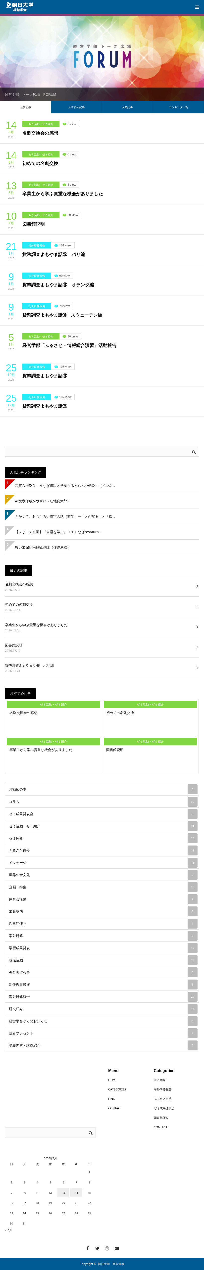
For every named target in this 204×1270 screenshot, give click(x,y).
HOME (112, 1080)
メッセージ (101, 862)
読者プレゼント (101, 1033)
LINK (111, 1099)
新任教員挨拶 (101, 984)
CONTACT (115, 1108)
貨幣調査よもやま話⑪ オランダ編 (58, 284)
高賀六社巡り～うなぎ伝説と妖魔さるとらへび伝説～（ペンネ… (65, 485)
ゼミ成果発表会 (101, 813)
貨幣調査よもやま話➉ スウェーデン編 (62, 315)
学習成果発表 (101, 947)
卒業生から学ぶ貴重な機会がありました (62, 193)
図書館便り (101, 923)
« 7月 (8, 1230)
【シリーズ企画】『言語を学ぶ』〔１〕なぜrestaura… (58, 531)
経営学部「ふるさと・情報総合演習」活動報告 (69, 345)
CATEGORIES (117, 1089)
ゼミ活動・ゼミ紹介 (41, 124)
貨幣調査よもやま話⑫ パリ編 (53, 254)
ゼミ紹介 (101, 838)
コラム (101, 801)
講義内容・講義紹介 (101, 1045)
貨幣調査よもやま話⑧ (44, 406)
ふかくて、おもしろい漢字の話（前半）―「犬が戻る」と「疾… (65, 516)
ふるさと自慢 (101, 850)
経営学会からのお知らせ (101, 1021)
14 (76, 1192)
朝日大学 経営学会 (111, 1264)
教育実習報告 (101, 972)
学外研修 (101, 935)
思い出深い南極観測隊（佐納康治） (43, 547)
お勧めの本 (101, 789)
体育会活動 (101, 899)
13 (63, 1192)
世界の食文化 (101, 874)
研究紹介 (101, 1008)
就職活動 (101, 960)
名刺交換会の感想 (40, 133)
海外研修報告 (37, 245)
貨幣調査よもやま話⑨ (44, 375)
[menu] (197, 7)
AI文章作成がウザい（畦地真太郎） (43, 501)
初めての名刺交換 (40, 163)
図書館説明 (33, 224)
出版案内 (101, 911)
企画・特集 (101, 887)
